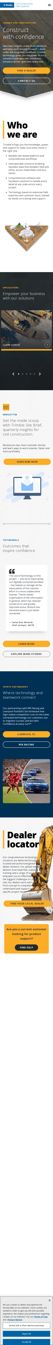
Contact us (26, 80)
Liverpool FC (26, 734)
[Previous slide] (13, 374)
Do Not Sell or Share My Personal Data (26, 1325)
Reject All (26, 1333)
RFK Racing (26, 744)
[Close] (49, 1300)
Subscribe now (27, 461)
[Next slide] (40, 374)
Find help (26, 947)
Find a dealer (26, 70)
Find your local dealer (27, 903)
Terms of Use (41, 1316)
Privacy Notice (14, 1319)
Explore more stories (26, 654)
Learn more (26, 643)
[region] (26, 343)
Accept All (26, 1342)
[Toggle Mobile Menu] (49, 5)
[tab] (18, 374)
